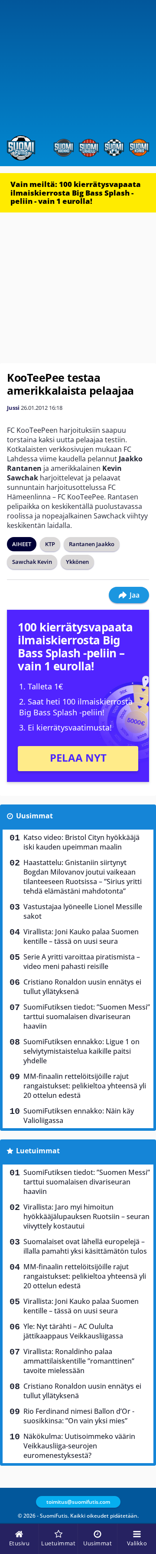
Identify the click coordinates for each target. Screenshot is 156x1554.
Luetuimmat (38, 1150)
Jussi (13, 408)
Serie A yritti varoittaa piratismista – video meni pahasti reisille (81, 961)
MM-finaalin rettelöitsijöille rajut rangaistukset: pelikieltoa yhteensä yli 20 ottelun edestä (84, 1085)
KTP (50, 544)
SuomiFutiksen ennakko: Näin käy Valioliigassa (78, 1115)
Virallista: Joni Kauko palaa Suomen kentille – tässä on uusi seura (81, 936)
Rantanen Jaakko (91, 544)
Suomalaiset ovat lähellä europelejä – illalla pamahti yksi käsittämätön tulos (85, 1246)
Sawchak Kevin (32, 562)
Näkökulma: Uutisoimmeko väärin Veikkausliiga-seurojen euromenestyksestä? (79, 1446)
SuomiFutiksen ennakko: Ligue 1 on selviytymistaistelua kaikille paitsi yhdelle (81, 1051)
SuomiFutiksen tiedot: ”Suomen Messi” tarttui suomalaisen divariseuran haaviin (86, 1016)
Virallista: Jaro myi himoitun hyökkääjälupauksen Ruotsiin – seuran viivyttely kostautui (86, 1216)
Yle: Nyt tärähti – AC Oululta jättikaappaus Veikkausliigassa (73, 1331)
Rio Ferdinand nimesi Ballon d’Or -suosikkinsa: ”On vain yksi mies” (78, 1415)
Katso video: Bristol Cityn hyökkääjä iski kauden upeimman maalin (81, 842)
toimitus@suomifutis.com (78, 1502)
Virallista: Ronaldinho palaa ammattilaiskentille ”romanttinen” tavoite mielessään (78, 1361)
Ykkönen (77, 562)
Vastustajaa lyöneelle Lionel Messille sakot (82, 911)
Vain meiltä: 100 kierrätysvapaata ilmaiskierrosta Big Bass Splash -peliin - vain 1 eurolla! (75, 192)
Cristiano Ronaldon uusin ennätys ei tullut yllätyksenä (82, 986)
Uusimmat (34, 815)
